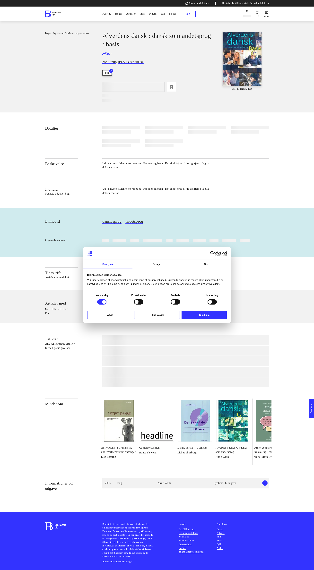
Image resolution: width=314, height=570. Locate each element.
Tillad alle (204, 315)
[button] (185, 483)
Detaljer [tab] (157, 264)
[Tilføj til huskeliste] (171, 87)
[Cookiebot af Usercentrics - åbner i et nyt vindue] (212, 253)
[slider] (242, 61)
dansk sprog (112, 221)
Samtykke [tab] (108, 264)
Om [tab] (206, 264)
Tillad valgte (157, 315)
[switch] (138, 302)
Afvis (110, 315)
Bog (107, 73)
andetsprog (134, 221)
